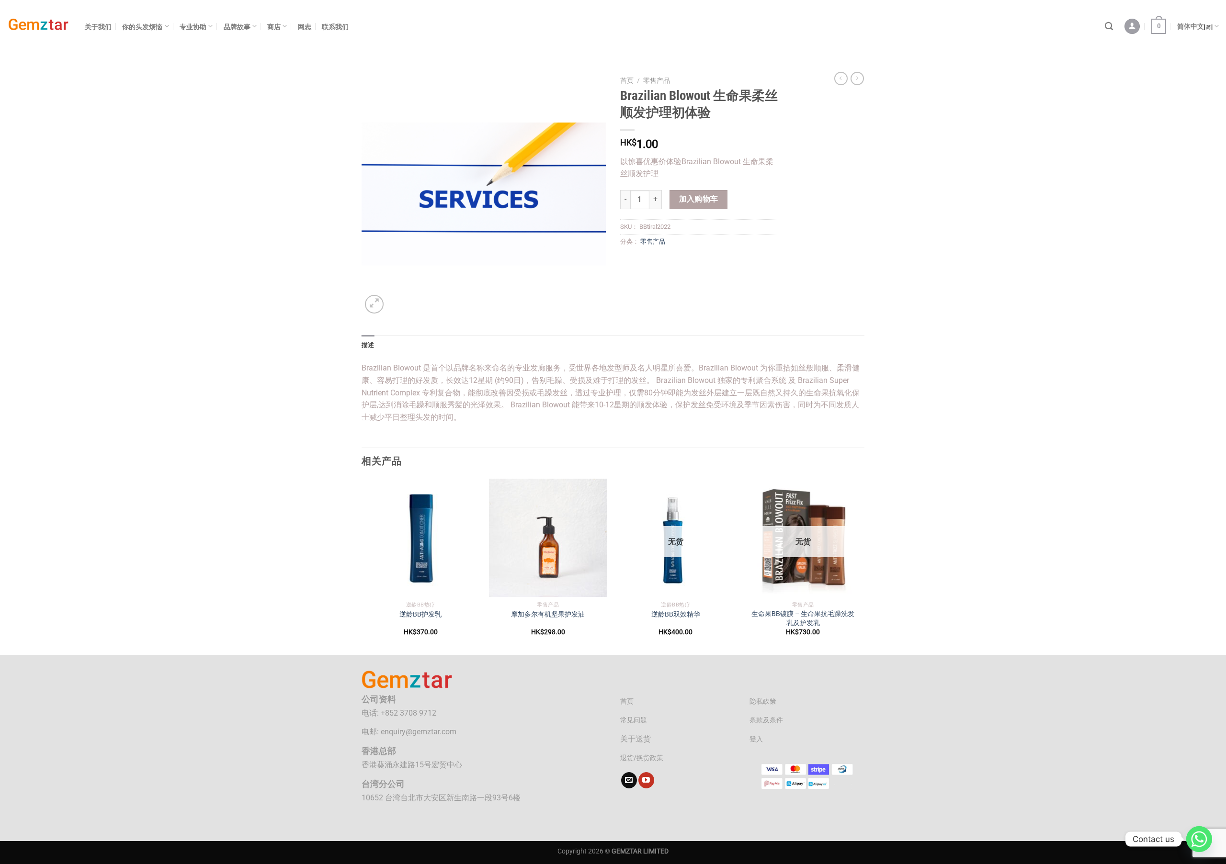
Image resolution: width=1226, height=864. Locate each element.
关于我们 (98, 26)
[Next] (861, 566)
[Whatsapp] (1199, 839)
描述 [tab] (368, 344)
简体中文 (1190, 26)
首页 (627, 80)
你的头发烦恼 (142, 26)
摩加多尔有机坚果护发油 (548, 614)
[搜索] (1109, 26)
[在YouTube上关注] (646, 780)
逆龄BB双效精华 (675, 614)
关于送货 (635, 738)
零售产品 (656, 80)
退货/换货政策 (641, 758)
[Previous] (362, 566)
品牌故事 (237, 26)
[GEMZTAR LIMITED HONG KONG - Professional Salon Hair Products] (38, 26)
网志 (304, 26)
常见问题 (633, 720)
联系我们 (335, 26)
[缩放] (374, 304)
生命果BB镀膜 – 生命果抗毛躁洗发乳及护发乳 (802, 618)
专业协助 (193, 26)
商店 (274, 26)
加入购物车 (698, 199)
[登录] (1132, 26)
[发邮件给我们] (629, 780)
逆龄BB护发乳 (420, 614)
